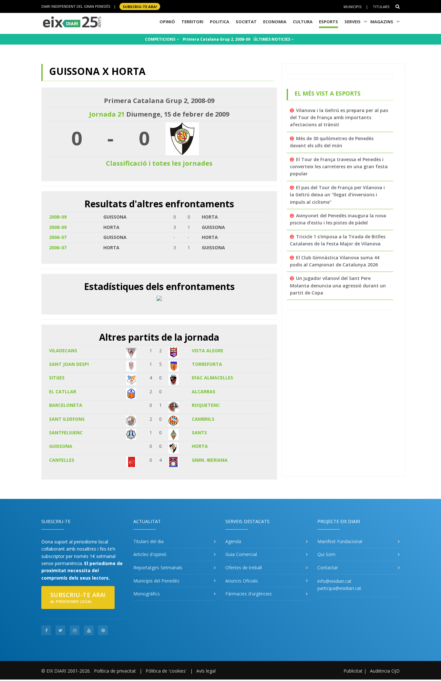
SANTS (199, 432)
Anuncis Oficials (241, 581)
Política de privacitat (115, 671)
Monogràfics (146, 594)
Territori (192, 22)
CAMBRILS (203, 419)
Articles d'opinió (149, 554)
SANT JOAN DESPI (69, 364)
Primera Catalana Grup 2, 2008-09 (216, 39)
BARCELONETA (65, 405)
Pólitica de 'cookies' (166, 671)
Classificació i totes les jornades (159, 163)
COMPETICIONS (160, 39)
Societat (246, 22)
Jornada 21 (107, 114)
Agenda (233, 541)
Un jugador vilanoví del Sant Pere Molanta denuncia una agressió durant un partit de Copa (338, 285)
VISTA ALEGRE (207, 350)
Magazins (381, 22)
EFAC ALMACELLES (212, 378)
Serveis (352, 22)
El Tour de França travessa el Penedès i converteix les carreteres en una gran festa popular (339, 166)
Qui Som (326, 554)
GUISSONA (60, 446)
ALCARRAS (203, 391)
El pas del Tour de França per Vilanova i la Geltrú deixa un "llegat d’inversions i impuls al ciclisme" (337, 194)
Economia (274, 22)
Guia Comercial (241, 554)
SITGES (57, 378)
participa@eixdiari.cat (339, 588)
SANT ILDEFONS (67, 419)
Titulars (381, 6)
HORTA (200, 446)
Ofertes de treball (243, 567)
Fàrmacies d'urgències (248, 594)
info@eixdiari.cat (334, 581)
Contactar (327, 567)
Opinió (167, 22)
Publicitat (353, 671)
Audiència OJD (385, 671)
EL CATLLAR (62, 391)
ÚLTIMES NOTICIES (272, 39)
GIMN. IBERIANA (210, 460)
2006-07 (58, 237)
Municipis (352, 6)
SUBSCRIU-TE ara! (140, 6)
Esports (328, 22)
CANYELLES (61, 460)
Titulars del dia (148, 541)
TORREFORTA (207, 364)
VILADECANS (63, 350)
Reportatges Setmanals (157, 567)
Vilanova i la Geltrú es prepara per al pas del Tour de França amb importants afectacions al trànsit (339, 117)
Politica (219, 22)
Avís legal (206, 671)
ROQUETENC (206, 405)
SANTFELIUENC (66, 432)
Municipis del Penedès (156, 581)
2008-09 (58, 217)
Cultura (303, 22)
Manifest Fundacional (339, 541)
